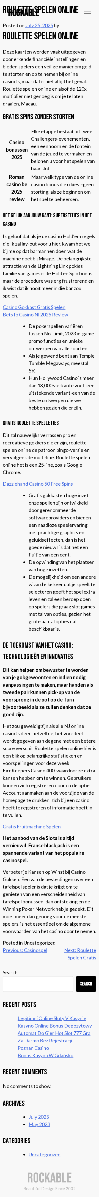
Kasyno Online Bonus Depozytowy (55, 1026)
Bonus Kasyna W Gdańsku (45, 1055)
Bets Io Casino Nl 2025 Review (35, 314)
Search (10, 972)
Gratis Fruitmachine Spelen (32, 826)
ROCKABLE (23, 13)
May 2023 (39, 1124)
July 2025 (39, 1117)
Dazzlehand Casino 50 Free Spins (38, 484)
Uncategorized (45, 1154)
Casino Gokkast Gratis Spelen (34, 307)
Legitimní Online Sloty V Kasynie (52, 1018)
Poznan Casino (33, 1048)
